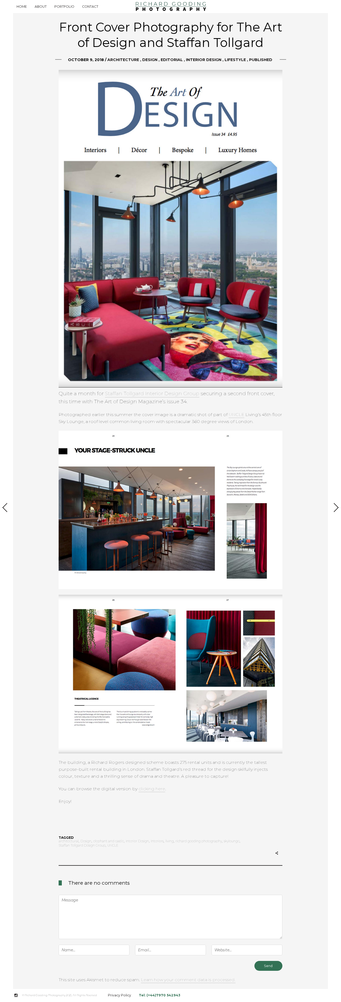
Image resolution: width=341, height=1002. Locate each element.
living (169, 841)
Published (260, 59)
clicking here (152, 788)
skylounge (231, 841)
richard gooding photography (199, 841)
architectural (69, 841)
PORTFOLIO (64, 7)
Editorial (172, 59)
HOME (22, 7)
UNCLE (236, 414)
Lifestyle (235, 59)
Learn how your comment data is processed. (188, 979)
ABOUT (41, 7)
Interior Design (203, 59)
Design (149, 59)
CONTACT (90, 7)
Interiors (157, 841)
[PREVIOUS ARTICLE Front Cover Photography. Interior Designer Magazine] (6, 508)
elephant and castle (108, 841)
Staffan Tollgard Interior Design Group (152, 393)
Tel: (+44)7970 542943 (159, 995)
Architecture (123, 59)
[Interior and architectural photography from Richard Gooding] (170, 7)
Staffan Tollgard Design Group (82, 845)
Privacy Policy (119, 995)
